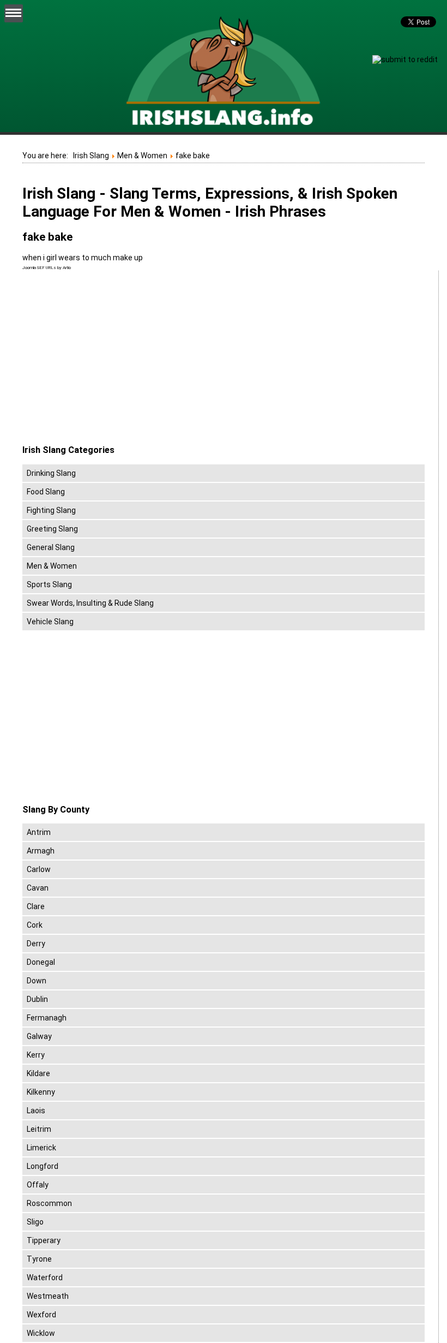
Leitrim (39, 1129)
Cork (35, 925)
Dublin (37, 999)
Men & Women (52, 566)
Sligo (35, 1221)
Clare (36, 906)
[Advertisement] (114, 358)
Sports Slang (49, 584)
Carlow (39, 869)
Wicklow (41, 1333)
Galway (39, 1036)
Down (36, 980)
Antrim (39, 832)
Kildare (38, 1073)
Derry (36, 943)
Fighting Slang (51, 510)
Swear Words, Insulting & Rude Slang (90, 603)
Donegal (41, 962)
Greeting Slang (52, 528)
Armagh (41, 850)
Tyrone (39, 1259)
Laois (36, 1110)
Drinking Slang (51, 473)
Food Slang (46, 491)
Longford (42, 1166)
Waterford (45, 1277)
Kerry (36, 1054)
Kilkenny (41, 1092)
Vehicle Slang (50, 621)
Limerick (41, 1147)
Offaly (38, 1184)
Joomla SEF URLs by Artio (46, 267)
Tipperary (44, 1240)
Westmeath (48, 1296)
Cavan (38, 888)
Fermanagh (47, 1017)
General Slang (51, 547)
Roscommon (49, 1203)
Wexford (41, 1314)
